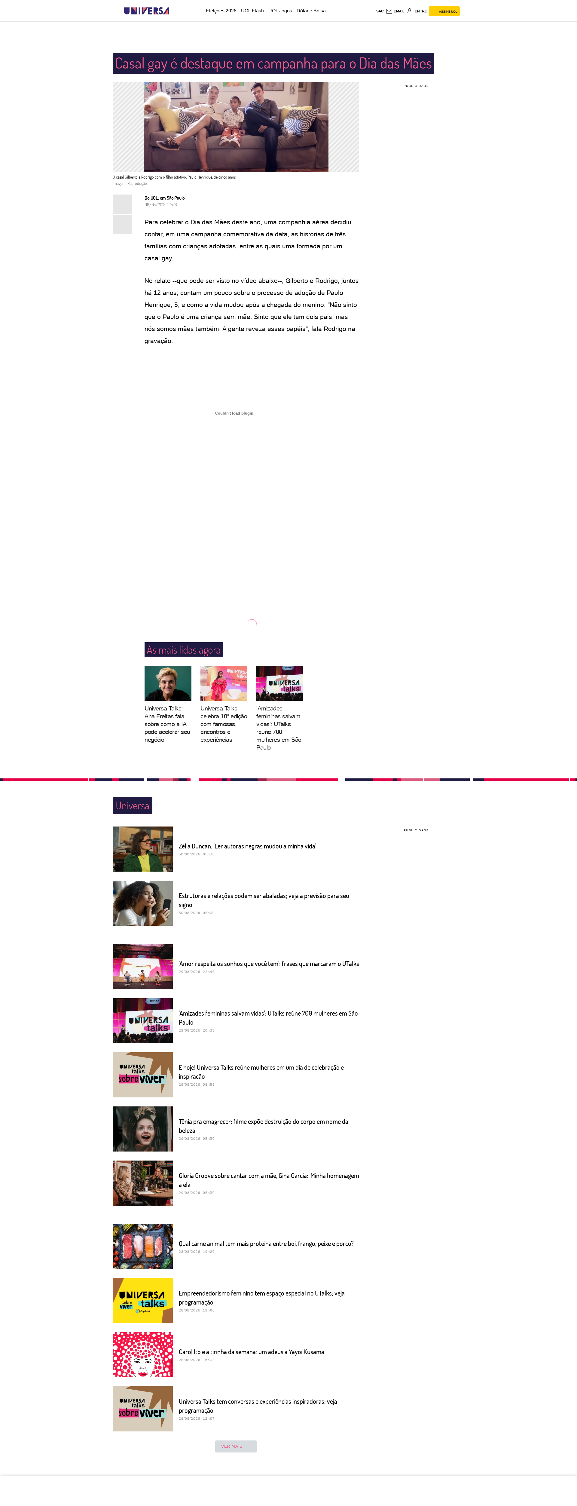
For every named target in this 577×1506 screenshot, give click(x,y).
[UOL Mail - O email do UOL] (395, 11)
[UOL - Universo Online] (174, 11)
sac (380, 11)
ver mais (232, 1446)
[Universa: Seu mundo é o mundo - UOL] (146, 11)
